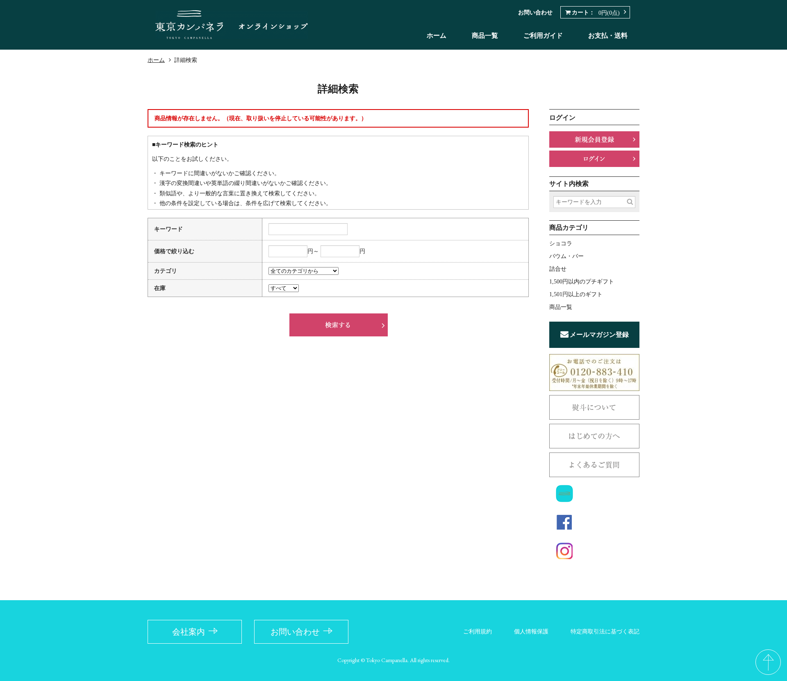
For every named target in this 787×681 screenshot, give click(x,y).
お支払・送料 (608, 35)
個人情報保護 (531, 631)
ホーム (436, 35)
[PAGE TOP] (768, 662)
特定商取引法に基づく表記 (605, 631)
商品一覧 (485, 35)
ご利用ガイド (543, 35)
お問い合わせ (535, 12)
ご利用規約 (477, 631)
